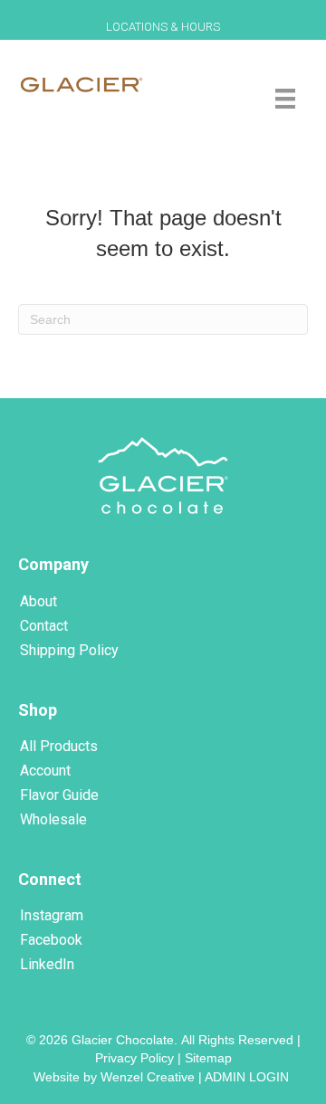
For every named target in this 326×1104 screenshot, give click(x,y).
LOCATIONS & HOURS (163, 26)
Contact (44, 625)
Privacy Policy (134, 1058)
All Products (59, 746)
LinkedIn (47, 964)
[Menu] (285, 98)
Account (45, 770)
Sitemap (208, 1058)
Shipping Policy (69, 650)
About (38, 601)
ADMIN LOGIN (248, 1077)
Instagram (51, 915)
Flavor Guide (59, 795)
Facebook (51, 939)
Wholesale (53, 819)
